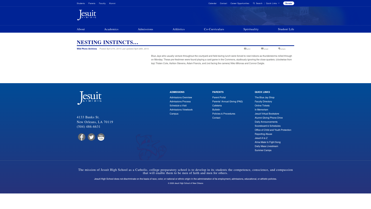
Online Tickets (262, 105)
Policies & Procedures (223, 113)
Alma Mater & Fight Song (268, 142)
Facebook (81, 137)
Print (248, 49)
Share (283, 49)
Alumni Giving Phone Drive (269, 117)
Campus (174, 113)
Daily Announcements (266, 121)
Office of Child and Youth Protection (273, 129)
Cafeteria (217, 105)
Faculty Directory (263, 101)
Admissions (145, 29)
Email (265, 49)
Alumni (112, 3)
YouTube (101, 137)
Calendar (213, 3)
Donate (288, 3)
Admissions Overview (181, 97)
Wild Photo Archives (87, 48)
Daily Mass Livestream (266, 146)
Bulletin (216, 109)
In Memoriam (261, 109)
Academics (111, 29)
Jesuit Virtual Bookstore (267, 113)
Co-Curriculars (214, 29)
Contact (223, 3)
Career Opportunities (240, 3)
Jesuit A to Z (261, 138)
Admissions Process (180, 101)
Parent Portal (219, 97)
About (81, 29)
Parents (92, 3)
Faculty (102, 3)
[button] (273, 3)
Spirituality (251, 29)
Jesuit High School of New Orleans (97, 15)
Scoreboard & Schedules (268, 125)
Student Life (286, 29)
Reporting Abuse (263, 134)
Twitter (91, 137)
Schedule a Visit (178, 105)
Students (81, 3)
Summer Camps (263, 150)
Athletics (179, 29)
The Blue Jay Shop (264, 97)
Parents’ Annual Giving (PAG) (227, 101)
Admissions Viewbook (181, 109)
